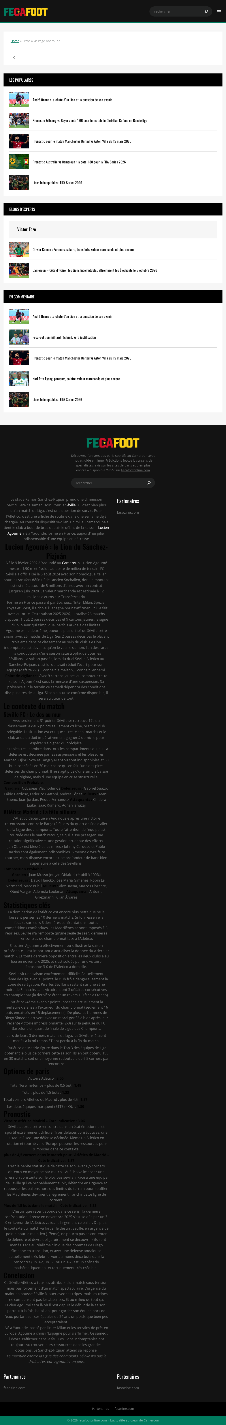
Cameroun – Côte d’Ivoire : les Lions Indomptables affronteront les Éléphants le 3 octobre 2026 (95, 270)
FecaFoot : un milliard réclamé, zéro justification (64, 337)
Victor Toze (26, 229)
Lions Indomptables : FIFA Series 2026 (57, 182)
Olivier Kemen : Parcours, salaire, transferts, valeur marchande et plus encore (83, 249)
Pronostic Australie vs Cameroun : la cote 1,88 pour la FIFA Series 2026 (79, 162)
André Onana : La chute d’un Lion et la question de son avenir (72, 99)
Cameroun (71, 562)
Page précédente (14, 57)
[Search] (206, 11)
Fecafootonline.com (135, 470)
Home (15, 41)
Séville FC (72, 505)
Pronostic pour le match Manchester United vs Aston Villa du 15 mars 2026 (82, 141)
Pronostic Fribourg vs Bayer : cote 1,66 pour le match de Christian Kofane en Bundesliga (90, 120)
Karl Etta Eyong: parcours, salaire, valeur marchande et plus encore (76, 378)
